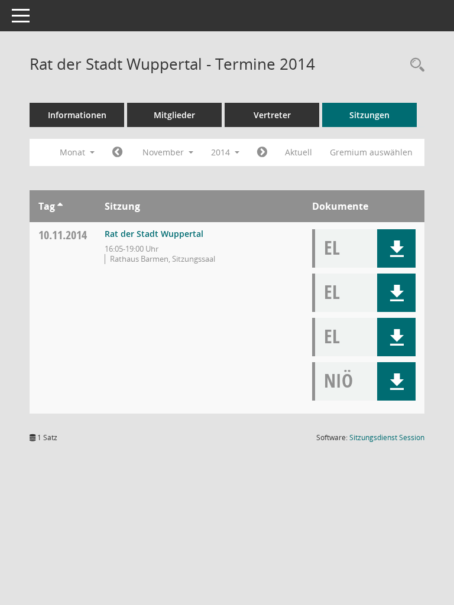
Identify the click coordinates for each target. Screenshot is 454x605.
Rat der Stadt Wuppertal (154, 233)
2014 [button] (221, 152)
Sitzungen (369, 115)
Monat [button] (73, 152)
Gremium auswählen (371, 152)
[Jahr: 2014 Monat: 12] (262, 152)
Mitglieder (174, 115)
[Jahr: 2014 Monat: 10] (117, 152)
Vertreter (272, 115)
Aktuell (298, 152)
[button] (396, 248)
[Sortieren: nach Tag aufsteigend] (60, 206)
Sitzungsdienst (386, 437)
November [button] (164, 152)
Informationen (77, 115)
